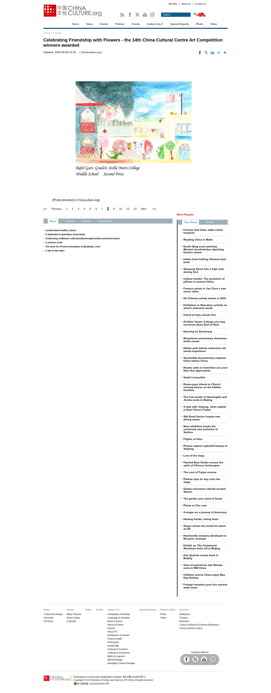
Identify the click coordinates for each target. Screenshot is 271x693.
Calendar (71, 621)
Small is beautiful (194, 377)
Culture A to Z (155, 24)
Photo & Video (167, 610)
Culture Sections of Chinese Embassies (199, 624)
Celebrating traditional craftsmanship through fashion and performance (82, 238)
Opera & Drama (115, 624)
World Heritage (115, 660)
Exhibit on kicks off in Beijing (201, 547)
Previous (56, 208)
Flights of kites (192, 439)
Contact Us (200, 4)
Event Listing (73, 617)
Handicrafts (113, 645)
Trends (136, 24)
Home (75, 24)
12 (135, 208)
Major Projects (74, 614)
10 (120, 208)
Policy (88, 610)
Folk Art (111, 628)
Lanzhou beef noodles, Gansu (60, 230)
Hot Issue (48, 621)
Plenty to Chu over (195, 505)
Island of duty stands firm (199, 314)
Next (143, 208)
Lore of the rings (193, 455)
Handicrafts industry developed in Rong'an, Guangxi (204, 537)
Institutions (184, 614)
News (89, 24)
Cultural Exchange (53, 614)
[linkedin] (212, 53)
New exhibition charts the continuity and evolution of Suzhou (200, 429)
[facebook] (200, 53)
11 (127, 208)
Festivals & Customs (117, 649)
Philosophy (113, 642)
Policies (119, 24)
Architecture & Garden (118, 635)
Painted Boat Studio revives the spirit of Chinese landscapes (203, 464)
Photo (199, 24)
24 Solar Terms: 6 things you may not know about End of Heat (204, 323)
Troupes (183, 617)
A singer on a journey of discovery (205, 512)
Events (104, 24)
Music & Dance (115, 621)
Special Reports (179, 24)
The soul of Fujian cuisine (199, 472)
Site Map (172, 4)
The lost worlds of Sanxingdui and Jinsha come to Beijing (205, 398)
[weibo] (218, 53)
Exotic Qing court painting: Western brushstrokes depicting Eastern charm (203, 249)
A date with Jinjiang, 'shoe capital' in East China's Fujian (204, 408)
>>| (154, 208)
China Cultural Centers (190, 628)
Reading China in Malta (198, 239)
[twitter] (206, 53)
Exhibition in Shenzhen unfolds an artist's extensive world (205, 307)
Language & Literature (118, 617)
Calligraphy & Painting (118, 614)
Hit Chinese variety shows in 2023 (204, 298)
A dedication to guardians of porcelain (65, 234)
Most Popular (185, 214)
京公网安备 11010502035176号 (93, 683)
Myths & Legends (116, 656)
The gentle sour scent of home (202, 498)
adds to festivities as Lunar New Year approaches (205, 369)
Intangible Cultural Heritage (121, 663)
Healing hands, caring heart (200, 519)
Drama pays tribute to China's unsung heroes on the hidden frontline (202, 387)
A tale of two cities (55, 250)
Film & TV (112, 631)
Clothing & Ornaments (118, 652)
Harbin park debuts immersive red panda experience (204, 349)
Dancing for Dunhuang (197, 331)
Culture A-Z (113, 610)
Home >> (49, 33)
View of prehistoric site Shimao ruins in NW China (203, 566)
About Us (186, 4)
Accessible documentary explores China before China (204, 359)
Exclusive (48, 617)
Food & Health (114, 638)
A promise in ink (53, 242)
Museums (184, 621)
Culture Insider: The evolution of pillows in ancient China (204, 280)
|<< (45, 208)
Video (213, 24)
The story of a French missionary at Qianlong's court (72, 246)
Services (184, 610)
